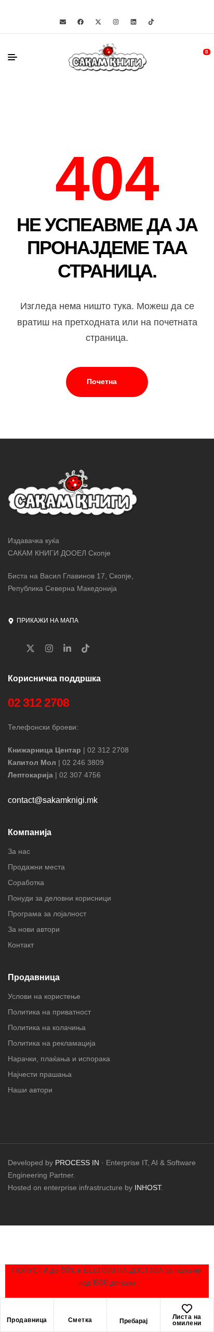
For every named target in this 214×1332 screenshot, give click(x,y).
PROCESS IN (78, 1162)
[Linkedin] (133, 22)
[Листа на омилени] (187, 1308)
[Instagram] (116, 22)
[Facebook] (80, 22)
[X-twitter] (98, 22)
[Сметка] (80, 1312)
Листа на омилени (187, 1320)
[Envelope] (63, 22)
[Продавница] (27, 1312)
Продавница (27, 1320)
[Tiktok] (151, 22)
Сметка (80, 1320)
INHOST (148, 1187)
